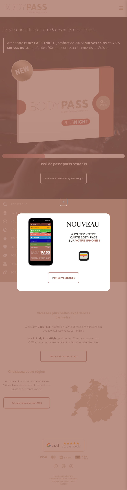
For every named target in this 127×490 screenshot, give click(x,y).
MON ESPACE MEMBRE (63, 277)
